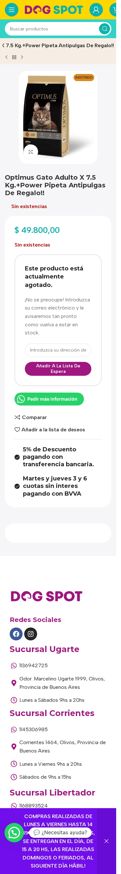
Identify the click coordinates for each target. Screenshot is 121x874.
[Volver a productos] (14, 57)
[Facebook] (16, 633)
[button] (14, 832)
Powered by (23, 848)
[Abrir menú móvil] (12, 9)
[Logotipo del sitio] (54, 9)
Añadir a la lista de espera (58, 368)
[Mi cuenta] (96, 9)
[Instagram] (30, 633)
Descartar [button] (106, 841)
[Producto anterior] (6, 57)
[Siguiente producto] (22, 57)
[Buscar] (104, 28)
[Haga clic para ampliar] (31, 151)
